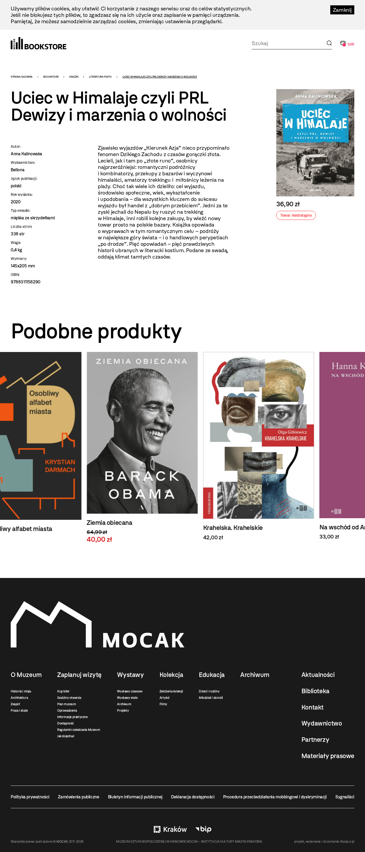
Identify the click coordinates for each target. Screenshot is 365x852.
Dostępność (65, 723)
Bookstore (51, 76)
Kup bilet (63, 691)
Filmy (163, 704)
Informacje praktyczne (72, 717)
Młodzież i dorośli (211, 698)
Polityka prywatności (30, 796)
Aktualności (318, 675)
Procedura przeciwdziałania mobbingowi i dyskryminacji (275, 796)
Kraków (170, 829)
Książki (73, 76)
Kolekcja (171, 675)
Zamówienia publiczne (78, 796)
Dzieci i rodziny (209, 691)
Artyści (164, 698)
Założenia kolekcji (171, 691)
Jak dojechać (65, 736)
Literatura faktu (100, 76)
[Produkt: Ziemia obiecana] (66, 447)
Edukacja (212, 675)
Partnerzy (315, 739)
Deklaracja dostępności (192, 796)
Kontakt (312, 707)
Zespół (15, 704)
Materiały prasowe (327, 756)
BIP (203, 829)
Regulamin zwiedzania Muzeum (78, 730)
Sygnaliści (344, 796)
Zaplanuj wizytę (79, 675)
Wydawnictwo (321, 723)
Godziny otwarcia (69, 698)
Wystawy (130, 675)
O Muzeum (26, 675)
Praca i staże (19, 710)
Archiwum (124, 704)
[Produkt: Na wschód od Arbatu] (298, 446)
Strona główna (22, 76)
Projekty (123, 710)
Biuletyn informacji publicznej (135, 796)
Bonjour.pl (347, 841)
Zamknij (342, 10)
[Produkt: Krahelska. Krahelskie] (182, 446)
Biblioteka (315, 691)
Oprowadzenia (67, 710)
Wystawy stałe (127, 698)
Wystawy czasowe (129, 691)
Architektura (19, 698)
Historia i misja (21, 691)
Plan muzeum (66, 704)
